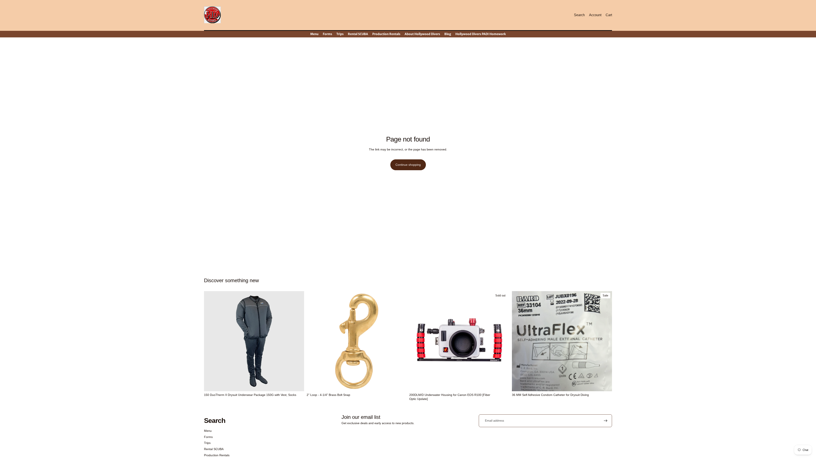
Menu (208, 430)
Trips (207, 443)
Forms (208, 437)
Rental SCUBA (214, 449)
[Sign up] (605, 420)
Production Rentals (217, 455)
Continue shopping (408, 164)
